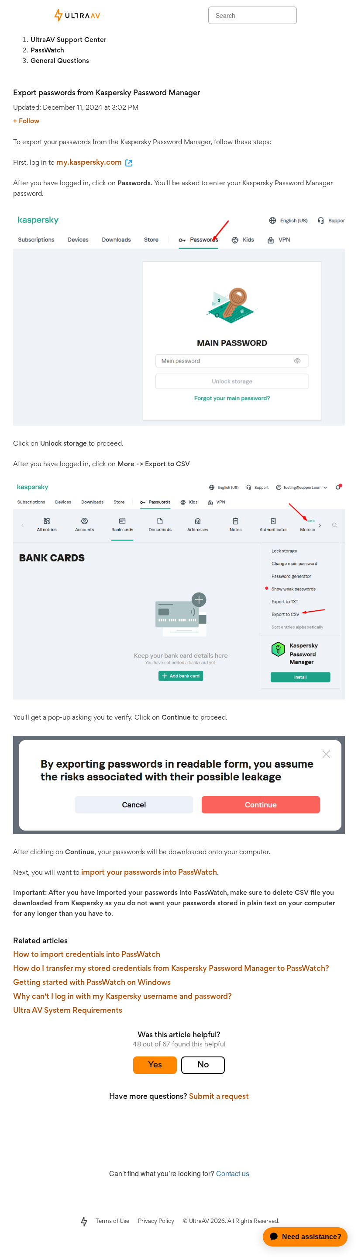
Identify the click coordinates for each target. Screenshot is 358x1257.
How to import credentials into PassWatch (86, 955)
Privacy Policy (156, 1221)
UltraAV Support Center (69, 40)
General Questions (60, 61)
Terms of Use (112, 1221)
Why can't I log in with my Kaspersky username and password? (122, 997)
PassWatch (47, 51)
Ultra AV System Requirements (67, 1011)
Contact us (232, 1173)
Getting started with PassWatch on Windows (92, 983)
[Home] (76, 15)
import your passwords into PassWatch (149, 872)
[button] (155, 1065)
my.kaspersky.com (89, 162)
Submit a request (219, 1097)
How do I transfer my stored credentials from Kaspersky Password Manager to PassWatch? (171, 969)
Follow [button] (29, 121)
